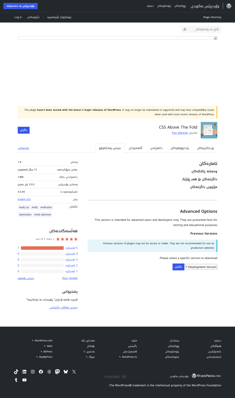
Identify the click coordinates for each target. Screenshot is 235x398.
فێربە (134, 340)
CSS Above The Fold (178, 127)
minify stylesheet (42, 215)
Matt (48, 346)
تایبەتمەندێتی (213, 357)
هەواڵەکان (215, 346)
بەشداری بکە (88, 340)
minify (35, 207)
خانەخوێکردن (214, 351)
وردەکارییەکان (205, 148)
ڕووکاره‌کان (173, 346)
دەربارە (217, 340)
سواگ (90, 357)
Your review (70, 278)
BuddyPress (44, 357)
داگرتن (23, 130)
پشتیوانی (23, 148)
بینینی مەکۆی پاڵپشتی (64, 307)
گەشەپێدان (135, 148)
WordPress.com (42, 340)
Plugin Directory (212, 17)
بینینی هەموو (26, 278)
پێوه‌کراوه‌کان (172, 351)
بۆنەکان (91, 346)
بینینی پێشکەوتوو (110, 148)
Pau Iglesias (180, 133)
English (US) (24, 199)
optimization (25, 215)
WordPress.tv (128, 357)
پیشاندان (174, 340)
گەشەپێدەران (130, 351)
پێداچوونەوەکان (180, 148)
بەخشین (89, 351)
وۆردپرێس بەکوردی (179, 376)
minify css (24, 207)
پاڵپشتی (132, 346)
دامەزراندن (156, 148)
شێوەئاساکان (172, 357)
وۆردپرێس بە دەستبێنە (20, 6)
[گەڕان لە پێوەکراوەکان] (184, 29)
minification (46, 207)
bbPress (46, 351)
